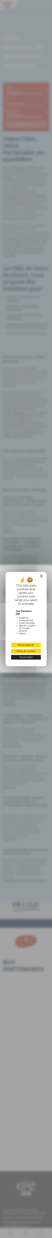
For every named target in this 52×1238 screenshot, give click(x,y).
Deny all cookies (26, 651)
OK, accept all (26, 645)
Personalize (26, 657)
